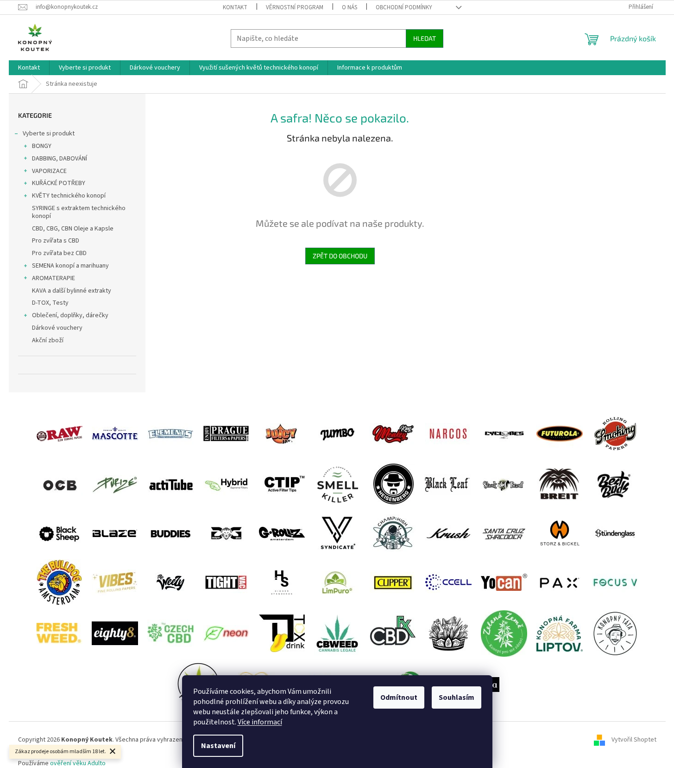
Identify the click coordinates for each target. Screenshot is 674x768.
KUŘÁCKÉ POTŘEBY (58, 183)
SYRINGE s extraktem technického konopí (79, 212)
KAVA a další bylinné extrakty (71, 290)
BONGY (41, 146)
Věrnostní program (294, 7)
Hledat (424, 38)
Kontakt (235, 7)
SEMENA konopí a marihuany (70, 265)
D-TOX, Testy (50, 302)
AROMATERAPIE (53, 278)
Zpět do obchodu (340, 256)
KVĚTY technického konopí (69, 195)
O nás (349, 7)
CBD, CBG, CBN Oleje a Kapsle (72, 228)
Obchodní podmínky (404, 7)
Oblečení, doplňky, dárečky (70, 315)
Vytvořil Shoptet (633, 740)
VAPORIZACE (49, 171)
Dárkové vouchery (57, 328)
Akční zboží (47, 340)
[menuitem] (29, 67)
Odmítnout (398, 697)
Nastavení (218, 746)
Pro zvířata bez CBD (59, 253)
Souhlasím (456, 697)
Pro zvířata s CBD (55, 240)
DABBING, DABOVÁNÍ (59, 158)
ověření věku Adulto (78, 763)
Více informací (260, 722)
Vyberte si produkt (49, 133)
